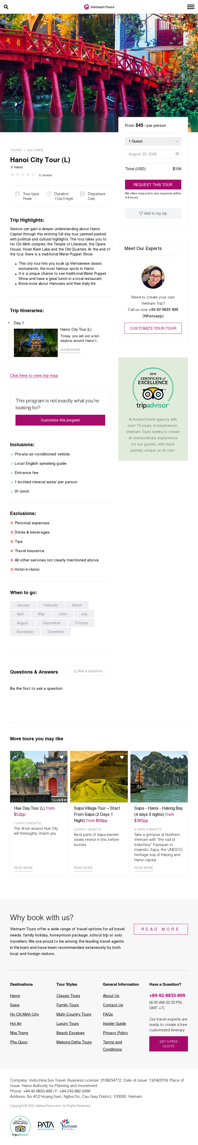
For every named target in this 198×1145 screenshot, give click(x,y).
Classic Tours (68, 995)
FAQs (108, 1014)
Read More (161, 929)
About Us (111, 995)
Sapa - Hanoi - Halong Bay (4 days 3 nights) (158, 814)
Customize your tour (153, 328)
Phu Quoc (19, 1042)
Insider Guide (114, 1023)
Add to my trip (155, 213)
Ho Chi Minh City (24, 1014)
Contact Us (113, 1005)
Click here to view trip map (34, 375)
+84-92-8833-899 (167, 995)
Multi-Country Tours (73, 1014)
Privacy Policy (115, 1033)
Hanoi (15, 995)
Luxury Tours (67, 1023)
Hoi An (15, 1023)
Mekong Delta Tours (74, 1042)
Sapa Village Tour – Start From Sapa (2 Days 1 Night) (97, 814)
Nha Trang (19, 1033)
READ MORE (23, 868)
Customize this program (60, 420)
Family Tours (67, 1005)
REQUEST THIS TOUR (153, 185)
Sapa (15, 1005)
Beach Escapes (70, 1033)
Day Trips (35, 150)
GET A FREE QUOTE (169, 1044)
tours (16, 150)
